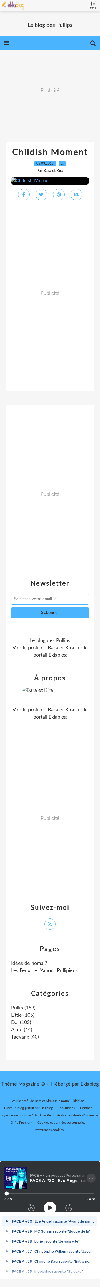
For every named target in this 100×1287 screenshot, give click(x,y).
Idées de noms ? (29, 963)
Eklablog (90, 1084)
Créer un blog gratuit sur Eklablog (28, 1108)
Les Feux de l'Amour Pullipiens (44, 970)
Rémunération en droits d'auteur (70, 1115)
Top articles (66, 1108)
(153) (23, 1008)
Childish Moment (50, 152)
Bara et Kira (61, 647)
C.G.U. (37, 1115)
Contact (86, 1108)
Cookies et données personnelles (61, 1122)
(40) (25, 1037)
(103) (21, 1022)
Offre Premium (21, 1122)
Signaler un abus (14, 1115)
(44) (21, 1029)
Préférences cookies (49, 1129)
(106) (22, 1015)
